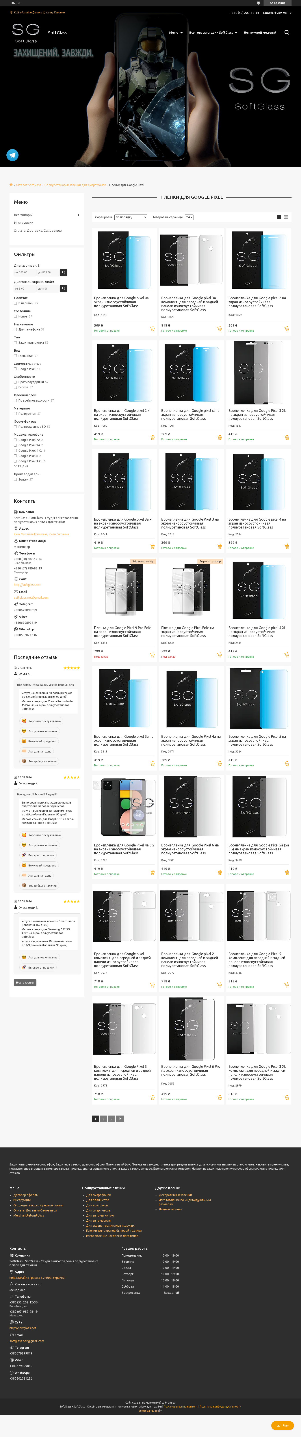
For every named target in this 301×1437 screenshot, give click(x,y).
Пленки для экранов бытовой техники (114, 1230)
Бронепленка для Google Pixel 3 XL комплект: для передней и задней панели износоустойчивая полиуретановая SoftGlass (257, 1072)
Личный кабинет (170, 1209)
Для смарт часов (98, 1210)
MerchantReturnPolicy (28, 1215)
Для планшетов (97, 1200)
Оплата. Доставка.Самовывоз (35, 1210)
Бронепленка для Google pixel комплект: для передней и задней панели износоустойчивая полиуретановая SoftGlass (122, 960)
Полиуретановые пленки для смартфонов (75, 185)
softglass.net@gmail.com (31, 597)
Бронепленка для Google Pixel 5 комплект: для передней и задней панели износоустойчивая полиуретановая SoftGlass (257, 960)
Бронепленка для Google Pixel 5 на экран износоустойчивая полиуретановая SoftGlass (257, 740)
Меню (173, 32)
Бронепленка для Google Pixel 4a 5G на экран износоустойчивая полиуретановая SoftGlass (124, 849)
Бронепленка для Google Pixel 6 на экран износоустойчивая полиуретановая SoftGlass (190, 849)
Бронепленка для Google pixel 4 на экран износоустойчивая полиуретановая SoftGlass (257, 523)
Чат (286, 1425)
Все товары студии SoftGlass (211, 32)
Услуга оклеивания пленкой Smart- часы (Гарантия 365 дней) (48, 922)
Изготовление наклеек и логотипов (112, 1236)
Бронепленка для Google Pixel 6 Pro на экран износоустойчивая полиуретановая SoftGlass (190, 1070)
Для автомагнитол (100, 1215)
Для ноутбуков (97, 1205)
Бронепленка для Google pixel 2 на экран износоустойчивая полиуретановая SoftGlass (257, 302)
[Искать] (286, 32)
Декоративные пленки (175, 1195)
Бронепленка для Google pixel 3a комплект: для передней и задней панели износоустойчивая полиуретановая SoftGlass (189, 304)
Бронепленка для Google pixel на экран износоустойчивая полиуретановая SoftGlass (121, 302)
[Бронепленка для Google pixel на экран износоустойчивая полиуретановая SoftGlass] (124, 260)
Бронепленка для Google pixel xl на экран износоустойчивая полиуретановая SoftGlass (190, 414)
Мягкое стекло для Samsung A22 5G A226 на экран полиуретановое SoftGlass (46, 933)
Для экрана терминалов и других (110, 1225)
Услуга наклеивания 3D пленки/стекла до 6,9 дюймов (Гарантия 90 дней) (47, 943)
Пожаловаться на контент (181, 1406)
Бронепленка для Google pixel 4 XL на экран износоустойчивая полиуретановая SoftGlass (257, 632)
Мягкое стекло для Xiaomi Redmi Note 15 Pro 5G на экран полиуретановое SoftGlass (47, 705)
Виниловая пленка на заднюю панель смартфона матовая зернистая (47, 804)
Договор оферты (25, 1195)
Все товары (23, 215)
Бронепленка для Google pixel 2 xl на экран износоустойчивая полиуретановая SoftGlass (122, 414)
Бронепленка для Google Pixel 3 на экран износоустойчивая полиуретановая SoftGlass (190, 523)
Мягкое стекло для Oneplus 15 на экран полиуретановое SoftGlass (48, 820)
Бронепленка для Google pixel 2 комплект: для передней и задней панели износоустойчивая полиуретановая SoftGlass (189, 960)
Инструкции (23, 222)
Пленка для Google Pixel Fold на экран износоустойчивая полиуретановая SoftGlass (187, 632)
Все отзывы (25, 982)
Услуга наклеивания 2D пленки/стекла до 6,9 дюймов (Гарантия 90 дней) (47, 694)
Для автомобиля (98, 1220)
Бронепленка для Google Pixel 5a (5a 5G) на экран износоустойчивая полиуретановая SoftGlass (259, 849)
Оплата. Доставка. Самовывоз (38, 230)
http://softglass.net (27, 585)
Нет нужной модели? (260, 32)
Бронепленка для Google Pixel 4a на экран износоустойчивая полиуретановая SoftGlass (191, 740)
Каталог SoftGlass (28, 185)
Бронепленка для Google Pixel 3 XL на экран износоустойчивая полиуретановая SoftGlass (257, 414)
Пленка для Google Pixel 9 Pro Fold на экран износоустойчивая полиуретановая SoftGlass (122, 632)
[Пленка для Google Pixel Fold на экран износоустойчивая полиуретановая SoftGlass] (191, 590)
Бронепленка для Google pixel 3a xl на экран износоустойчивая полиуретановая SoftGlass (123, 523)
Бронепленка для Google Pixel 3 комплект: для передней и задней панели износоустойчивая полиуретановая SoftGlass (122, 1072)
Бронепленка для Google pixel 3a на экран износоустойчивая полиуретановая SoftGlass (124, 740)
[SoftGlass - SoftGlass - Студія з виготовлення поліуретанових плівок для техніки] (26, 32)
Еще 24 (23, 466)
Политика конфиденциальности (220, 1406)
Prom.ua (170, 1402)
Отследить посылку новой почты (38, 1205)
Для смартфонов (98, 1195)
